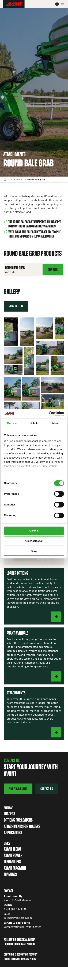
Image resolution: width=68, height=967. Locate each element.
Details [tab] (34, 423)
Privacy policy (28, 959)
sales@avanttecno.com (18, 917)
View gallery (16, 306)
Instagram (19, 944)
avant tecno (12, 848)
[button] (11, 331)
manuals (10, 874)
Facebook (8, 944)
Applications (13, 832)
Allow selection (34, 540)
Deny (34, 551)
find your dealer (18, 788)
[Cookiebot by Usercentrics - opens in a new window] (49, 413)
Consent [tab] (12, 423)
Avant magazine (15, 868)
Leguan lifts (12, 861)
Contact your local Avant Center (22, 926)
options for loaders (18, 819)
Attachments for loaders (22, 826)
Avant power (13, 855)
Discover (53, 271)
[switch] (59, 494)
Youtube (31, 944)
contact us (46, 788)
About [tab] (56, 423)
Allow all (34, 530)
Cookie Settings (12, 959)
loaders (9, 813)
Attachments (17, 179)
